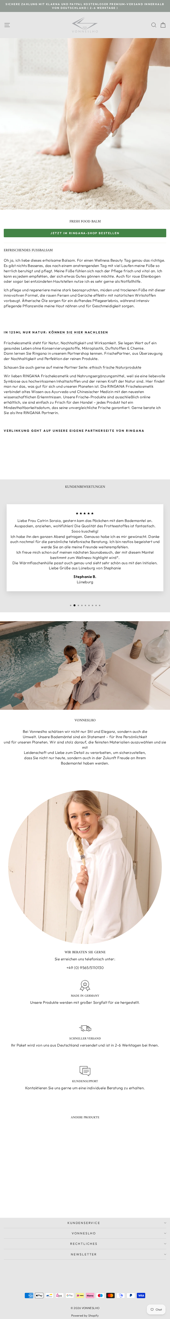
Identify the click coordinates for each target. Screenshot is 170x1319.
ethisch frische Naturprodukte (115, 367)
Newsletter (84, 1254)
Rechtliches (84, 1244)
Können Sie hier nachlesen (78, 332)
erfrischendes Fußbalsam (28, 250)
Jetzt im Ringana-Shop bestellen (85, 233)
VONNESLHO (84, 1233)
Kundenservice (84, 1223)
